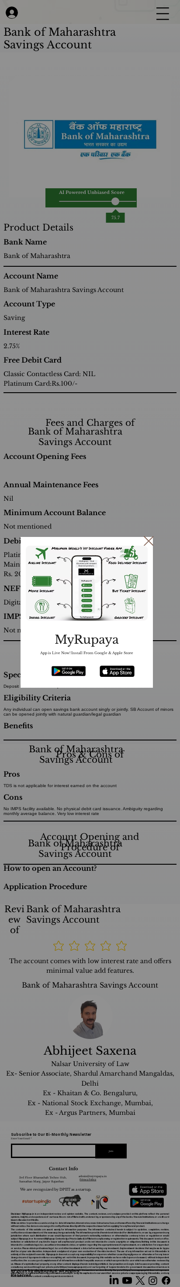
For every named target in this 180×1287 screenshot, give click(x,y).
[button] (149, 541)
